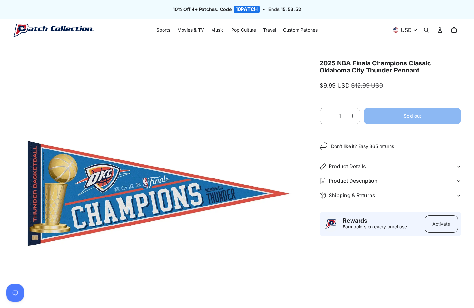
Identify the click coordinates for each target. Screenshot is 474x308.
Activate (441, 223)
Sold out (412, 116)
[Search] (426, 30)
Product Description (353, 181)
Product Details (347, 166)
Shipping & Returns (352, 195)
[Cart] (454, 30)
